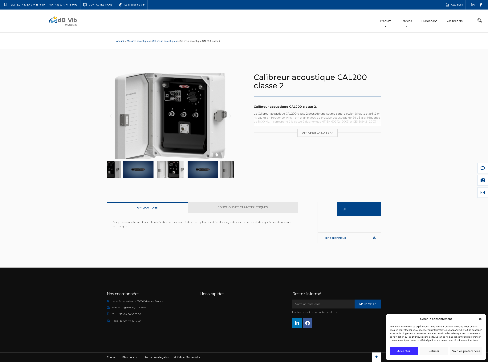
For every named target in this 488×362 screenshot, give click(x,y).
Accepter (403, 351)
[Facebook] (307, 323)
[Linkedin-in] (473, 4)
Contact (112, 357)
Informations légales (156, 357)
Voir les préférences (466, 351)
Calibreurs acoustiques (164, 41)
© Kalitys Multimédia (187, 357)
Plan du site (129, 357)
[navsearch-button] (480, 21)
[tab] (147, 207)
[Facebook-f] (480, 4)
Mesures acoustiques (138, 41)
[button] (480, 319)
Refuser (434, 351)
